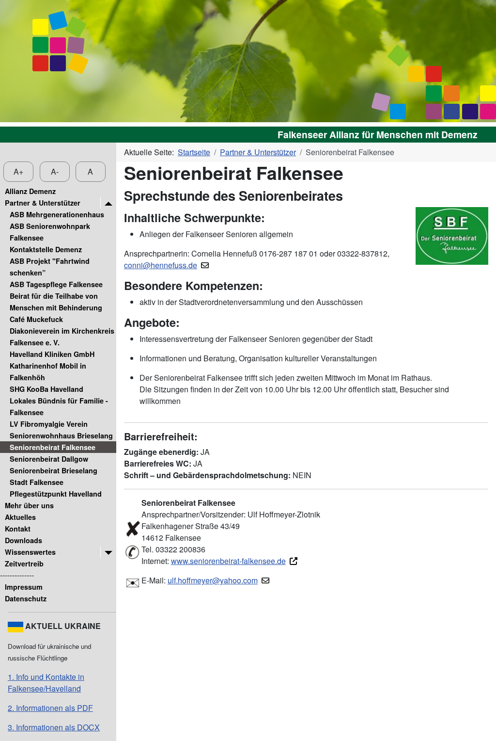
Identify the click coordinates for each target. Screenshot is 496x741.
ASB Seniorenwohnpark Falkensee (50, 231)
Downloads (23, 540)
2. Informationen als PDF (50, 707)
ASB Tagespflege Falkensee (56, 284)
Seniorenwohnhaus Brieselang (61, 435)
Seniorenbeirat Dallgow (49, 459)
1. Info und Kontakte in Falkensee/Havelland (46, 682)
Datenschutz (25, 598)
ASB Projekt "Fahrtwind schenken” (50, 266)
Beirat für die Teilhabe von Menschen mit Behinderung (56, 301)
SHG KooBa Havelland (46, 389)
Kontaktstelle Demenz (46, 249)
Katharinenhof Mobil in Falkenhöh (48, 371)
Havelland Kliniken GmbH (52, 354)
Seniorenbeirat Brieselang (53, 470)
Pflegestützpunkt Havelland (56, 494)
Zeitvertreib (24, 563)
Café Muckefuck (36, 319)
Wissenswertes (30, 552)
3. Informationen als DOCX (54, 727)
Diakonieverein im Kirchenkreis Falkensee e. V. (62, 336)
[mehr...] (108, 203)
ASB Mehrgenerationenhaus (57, 214)
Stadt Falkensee (36, 482)
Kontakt (18, 528)
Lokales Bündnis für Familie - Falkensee (59, 406)
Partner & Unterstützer (42, 203)
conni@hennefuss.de (160, 265)
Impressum (24, 587)
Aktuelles (20, 517)
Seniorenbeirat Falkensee (52, 447)
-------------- (17, 574)
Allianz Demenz (30, 191)
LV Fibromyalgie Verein (49, 424)
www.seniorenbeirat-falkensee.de (228, 560)
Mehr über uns (29, 505)
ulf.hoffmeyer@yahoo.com (213, 580)
